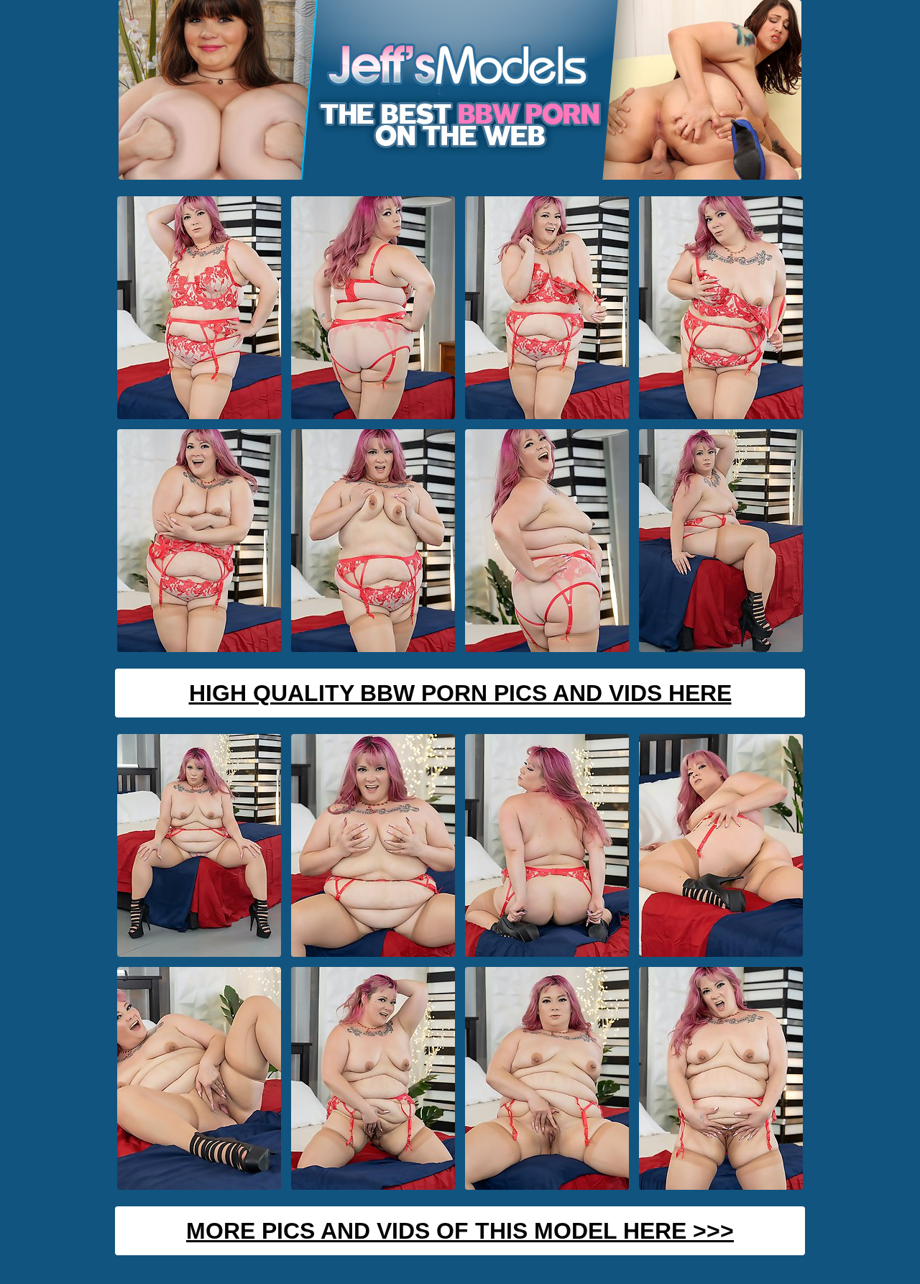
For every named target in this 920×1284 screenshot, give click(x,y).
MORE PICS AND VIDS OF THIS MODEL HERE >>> (460, 1231)
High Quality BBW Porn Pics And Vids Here (460, 693)
